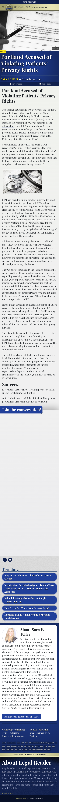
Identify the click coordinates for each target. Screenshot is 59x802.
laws (18, 746)
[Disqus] (29, 450)
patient (33, 746)
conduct (22, 743)
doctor (30, 743)
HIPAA (53, 743)
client (8, 743)
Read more (7, 793)
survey (41, 199)
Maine (22, 746)
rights (20, 749)
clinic (11, 743)
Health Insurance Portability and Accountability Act (41, 743)
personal (36, 746)
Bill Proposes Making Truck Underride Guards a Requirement (13, 733)
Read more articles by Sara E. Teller (22, 716)
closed (15, 743)
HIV (55, 743)
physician (41, 746)
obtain (25, 746)
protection (7, 749)
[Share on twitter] (9, 559)
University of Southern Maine (38, 749)
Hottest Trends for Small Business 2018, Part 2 (40, 733)
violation (48, 749)
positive (49, 746)
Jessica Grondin (13, 746)
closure (18, 743)
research (12, 749)
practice (53, 746)
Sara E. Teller (10, 79)
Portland (45, 746)
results (16, 749)
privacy (3, 749)
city (5, 743)
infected (3, 746)
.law (2, 743)
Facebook (30, 2)
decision (26, 743)
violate (45, 749)
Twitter (34, 2)
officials (29, 746)
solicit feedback (24, 749)
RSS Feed (25, 2)
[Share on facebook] (4, 559)
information (8, 746)
